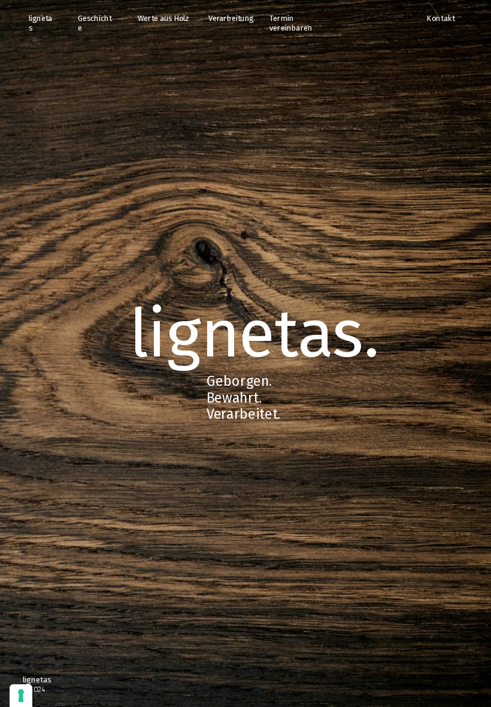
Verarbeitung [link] (231, 18)
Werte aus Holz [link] (163, 18)
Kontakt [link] (440, 18)
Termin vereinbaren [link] (291, 23)
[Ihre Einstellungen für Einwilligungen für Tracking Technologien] (21, 695)
